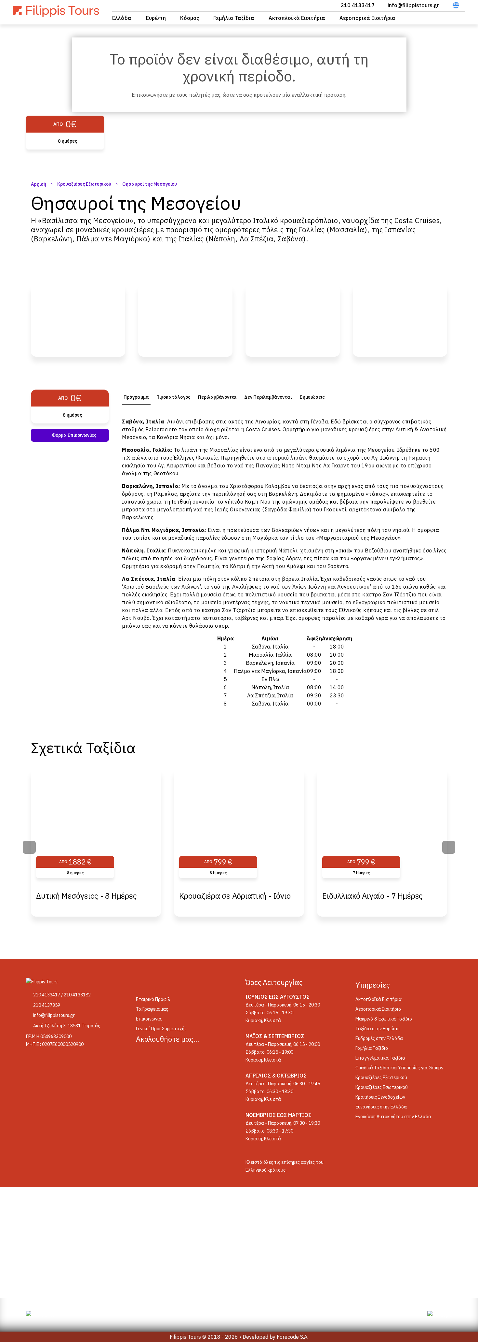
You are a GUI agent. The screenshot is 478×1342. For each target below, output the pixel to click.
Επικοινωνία (149, 1019)
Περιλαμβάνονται (217, 397)
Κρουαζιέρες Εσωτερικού (381, 1087)
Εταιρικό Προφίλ (153, 999)
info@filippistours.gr (413, 5)
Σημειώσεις (312, 397)
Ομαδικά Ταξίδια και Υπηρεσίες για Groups (399, 1068)
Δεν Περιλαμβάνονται (268, 397)
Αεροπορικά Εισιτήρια (367, 18)
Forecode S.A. (292, 1337)
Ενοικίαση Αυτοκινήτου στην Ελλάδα (393, 1117)
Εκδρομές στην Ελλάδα (379, 1038)
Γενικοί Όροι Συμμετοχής (161, 1029)
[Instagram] (160, 1055)
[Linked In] (177, 1055)
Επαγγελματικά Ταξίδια (380, 1058)
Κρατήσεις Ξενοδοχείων (380, 1097)
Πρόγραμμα (136, 397)
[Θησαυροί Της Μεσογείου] (78, 320)
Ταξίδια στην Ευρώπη (377, 1029)
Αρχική (38, 184)
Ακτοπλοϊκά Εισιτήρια (297, 18)
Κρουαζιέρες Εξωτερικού (84, 184)
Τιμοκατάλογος (173, 397)
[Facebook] (144, 1055)
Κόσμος (189, 18)
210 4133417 (358, 5)
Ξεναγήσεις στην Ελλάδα (381, 1107)
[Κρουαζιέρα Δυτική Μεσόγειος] (185, 320)
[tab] (136, 397)
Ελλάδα (122, 18)
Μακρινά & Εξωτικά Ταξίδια (383, 1019)
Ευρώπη (156, 18)
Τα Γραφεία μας (152, 1009)
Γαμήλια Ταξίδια (233, 18)
